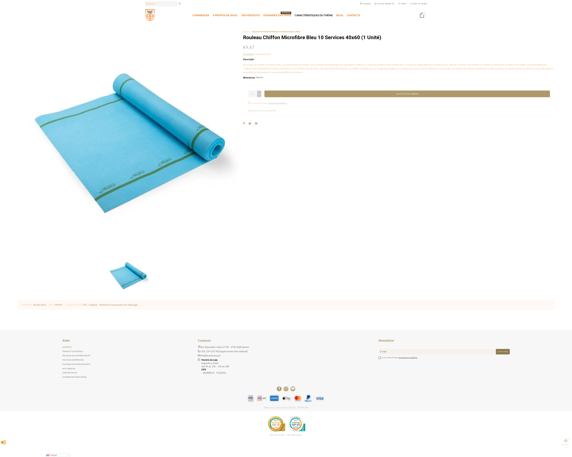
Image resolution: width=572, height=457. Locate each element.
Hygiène (93, 305)
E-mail (383, 352)
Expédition (248, 54)
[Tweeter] (249, 123)
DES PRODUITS (251, 15)
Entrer (403, 4)
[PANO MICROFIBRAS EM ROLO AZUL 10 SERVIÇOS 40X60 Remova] (128, 141)
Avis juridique (69, 368)
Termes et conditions (72, 351)
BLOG (339, 15)
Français (53, 455)
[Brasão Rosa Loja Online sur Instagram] (286, 388)
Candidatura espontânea (74, 377)
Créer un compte (419, 4)
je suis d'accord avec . (269, 103)
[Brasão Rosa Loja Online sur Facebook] (279, 388)
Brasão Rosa (39, 305)
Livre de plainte (69, 373)
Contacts (67, 347)
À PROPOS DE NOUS (225, 15)
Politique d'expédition (73, 360)
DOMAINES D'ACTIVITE (277, 15)
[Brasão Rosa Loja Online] (150, 15)
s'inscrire (503, 352)
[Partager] (244, 123)
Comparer (367, 4)
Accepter (545, 453)
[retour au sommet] (565, 447)
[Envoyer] (179, 4)
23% (84, 305)
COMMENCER (200, 15)
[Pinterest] (256, 123)
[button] (259, 95)
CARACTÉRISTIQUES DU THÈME (314, 15)
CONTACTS (353, 15)
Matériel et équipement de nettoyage (118, 305)
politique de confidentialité (76, 356)
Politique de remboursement (76, 364)
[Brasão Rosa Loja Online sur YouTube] (292, 388)
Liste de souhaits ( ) (386, 4)
